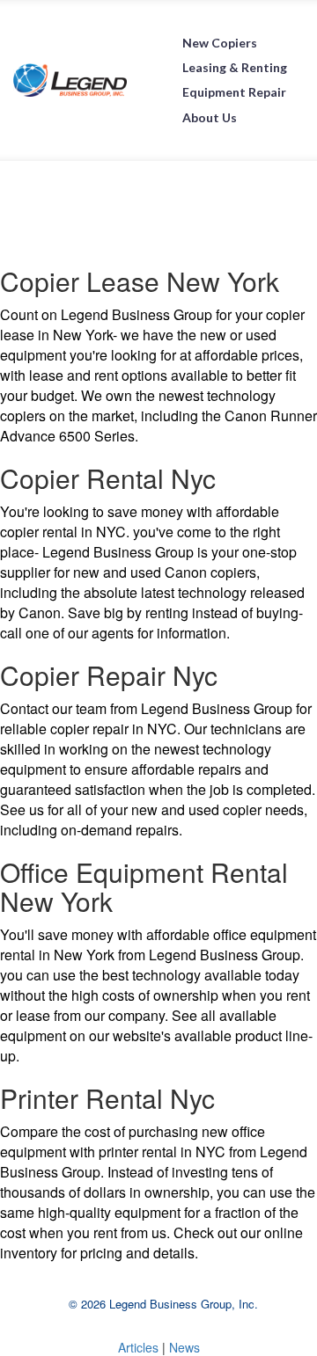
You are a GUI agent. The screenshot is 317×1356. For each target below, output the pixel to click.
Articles (140, 1347)
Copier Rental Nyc (108, 478)
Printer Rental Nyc (107, 1098)
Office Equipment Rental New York (144, 886)
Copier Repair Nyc (108, 675)
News (184, 1347)
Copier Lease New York (139, 281)
